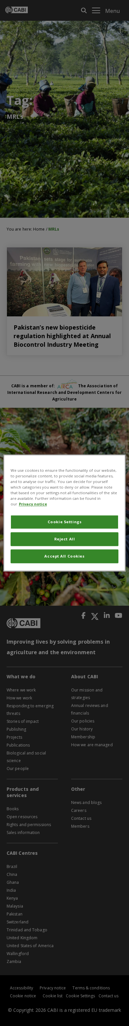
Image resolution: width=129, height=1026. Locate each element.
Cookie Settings (65, 522)
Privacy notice (33, 504)
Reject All (64, 539)
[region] (64, 512)
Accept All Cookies (64, 556)
